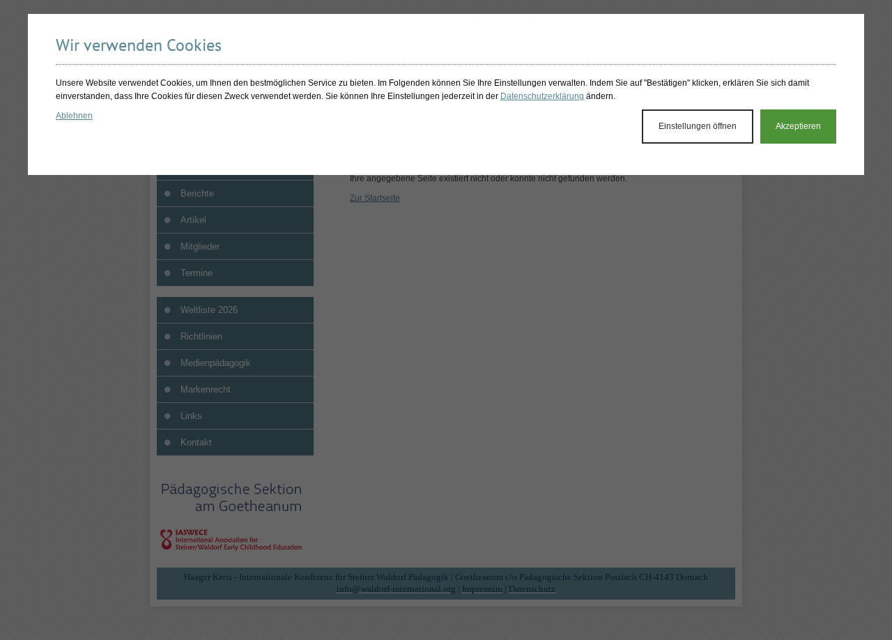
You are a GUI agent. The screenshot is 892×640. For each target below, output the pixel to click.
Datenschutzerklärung (542, 96)
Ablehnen (74, 116)
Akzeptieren (798, 126)
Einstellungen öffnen (698, 126)
